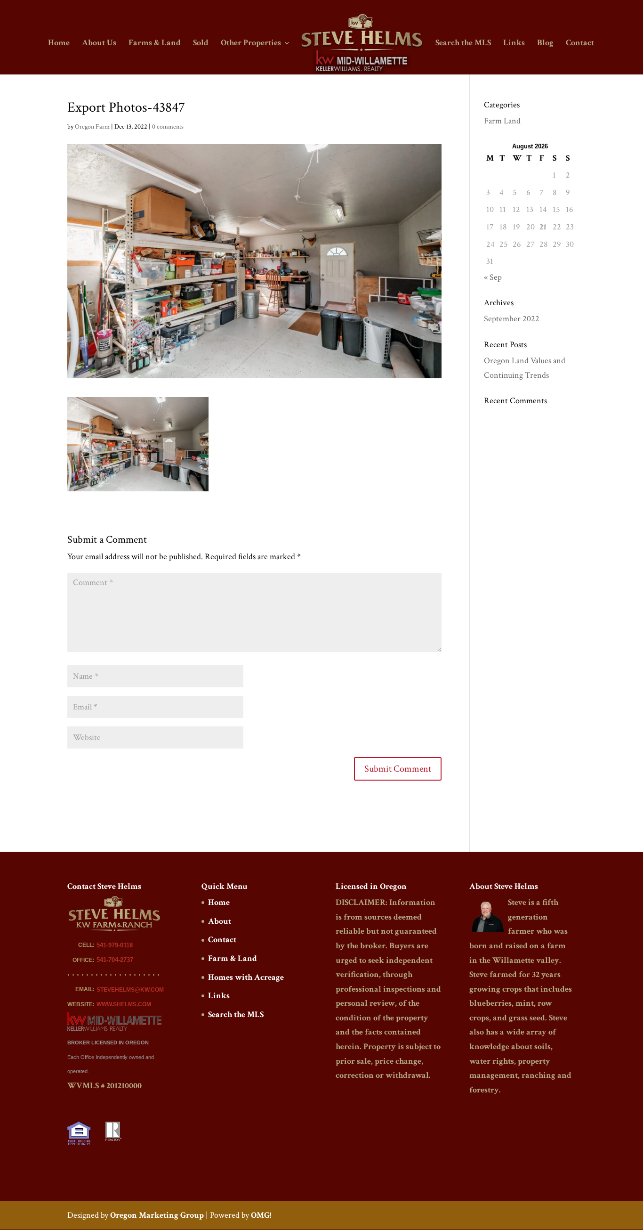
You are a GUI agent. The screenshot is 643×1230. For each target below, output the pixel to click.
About (219, 921)
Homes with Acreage (246, 977)
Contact (580, 44)
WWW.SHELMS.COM (123, 1004)
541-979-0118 (114, 945)
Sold (201, 44)
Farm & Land (232, 958)
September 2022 (511, 318)
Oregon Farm (92, 126)
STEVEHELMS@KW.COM (130, 989)
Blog (545, 44)
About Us (99, 44)
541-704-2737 (114, 959)
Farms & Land (155, 44)
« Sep (493, 277)
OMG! (261, 1215)
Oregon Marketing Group (157, 1215)
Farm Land (502, 120)
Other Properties (251, 44)
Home (59, 44)
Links (514, 44)
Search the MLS (463, 44)
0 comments (168, 126)
